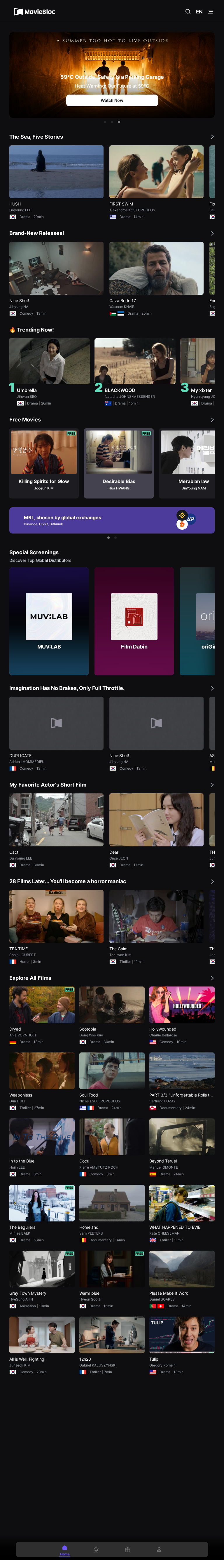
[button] (105, 122)
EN (199, 12)
